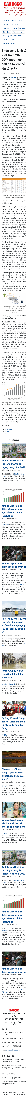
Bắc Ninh (17, 474)
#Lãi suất (8, 434)
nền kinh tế (5, 525)
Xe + (12, 40)
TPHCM (4, 735)
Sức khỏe (17, 36)
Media (21, 21)
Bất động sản (7, 36)
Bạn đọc (22, 28)
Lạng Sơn (5, 684)
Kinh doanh (15, 24)
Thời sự (14, 28)
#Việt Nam (8, 429)
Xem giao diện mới (9, 43)
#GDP (7, 432)
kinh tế (14, 78)
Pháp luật (6, 28)
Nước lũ (12, 684)
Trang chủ (6, 21)
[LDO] (14, 451)
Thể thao (6, 24)
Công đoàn (6, 32)
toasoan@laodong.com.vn (15, 1050)
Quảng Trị (5, 786)
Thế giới (5, 40)
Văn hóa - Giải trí (18, 32)
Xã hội (14, 21)
